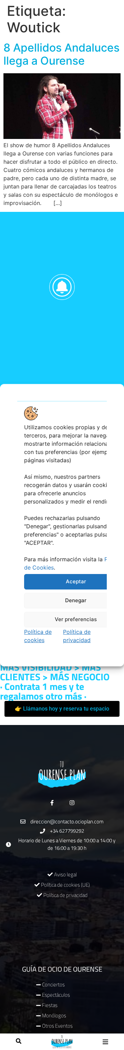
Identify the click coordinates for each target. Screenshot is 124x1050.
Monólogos (54, 1015)
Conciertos (53, 984)
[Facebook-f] (52, 802)
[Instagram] (72, 802)
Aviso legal (65, 874)
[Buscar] (18, 1042)
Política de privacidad (65, 895)
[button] (106, 1042)
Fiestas (50, 1005)
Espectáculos (56, 995)
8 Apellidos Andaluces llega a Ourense (61, 54)
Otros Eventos (57, 1026)
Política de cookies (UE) (65, 885)
